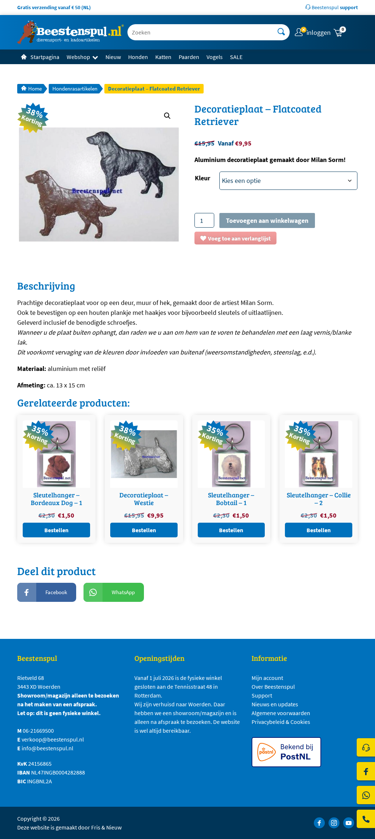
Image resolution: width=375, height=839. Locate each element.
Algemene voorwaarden (281, 713)
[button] (345, 32)
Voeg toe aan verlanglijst (239, 238)
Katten (163, 56)
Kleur (202, 178)
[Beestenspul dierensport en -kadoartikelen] (70, 32)
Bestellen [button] (56, 530)
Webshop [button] (78, 56)
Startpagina (44, 56)
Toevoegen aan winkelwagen (267, 220)
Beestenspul (334, 7)
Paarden (189, 56)
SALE (236, 56)
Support (262, 695)
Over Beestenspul (273, 686)
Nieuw (113, 56)
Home (35, 88)
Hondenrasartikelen (74, 88)
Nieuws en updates (275, 704)
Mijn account (267, 677)
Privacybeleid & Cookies (281, 721)
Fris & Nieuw (106, 827)
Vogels (215, 56)
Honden (138, 56)
